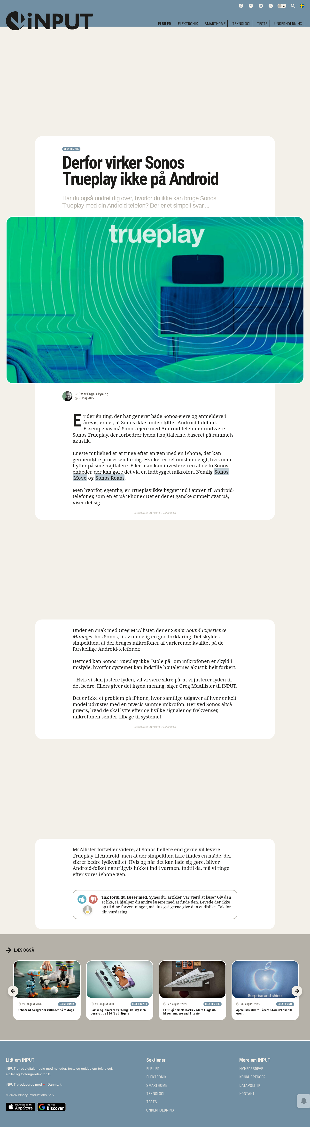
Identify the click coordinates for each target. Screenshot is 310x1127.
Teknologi (241, 24)
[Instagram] (251, 6)
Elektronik (188, 24)
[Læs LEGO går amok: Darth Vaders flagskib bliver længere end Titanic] (192, 979)
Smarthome (215, 24)
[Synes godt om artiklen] (82, 899)
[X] (271, 6)
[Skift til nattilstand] (282, 6)
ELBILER (164, 24)
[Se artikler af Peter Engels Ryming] (67, 396)
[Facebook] (241, 6)
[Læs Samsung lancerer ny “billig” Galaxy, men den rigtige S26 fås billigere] (119, 979)
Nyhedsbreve (251, 1069)
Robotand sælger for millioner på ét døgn (46, 1010)
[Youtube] (261, 6)
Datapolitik (249, 1085)
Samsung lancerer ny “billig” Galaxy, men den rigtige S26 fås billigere (118, 1011)
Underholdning (288, 24)
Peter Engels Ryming (93, 394)
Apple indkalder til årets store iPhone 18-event (264, 1011)
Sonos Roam (110, 478)
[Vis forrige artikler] (13, 991)
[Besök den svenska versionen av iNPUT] (302, 6)
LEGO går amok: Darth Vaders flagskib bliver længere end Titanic (189, 1011)
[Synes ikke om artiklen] (93, 899)
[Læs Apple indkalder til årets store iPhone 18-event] (265, 979)
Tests (262, 24)
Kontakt (247, 1094)
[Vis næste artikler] (297, 991)
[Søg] (293, 6)
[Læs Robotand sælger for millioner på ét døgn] (46, 979)
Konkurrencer (252, 1077)
